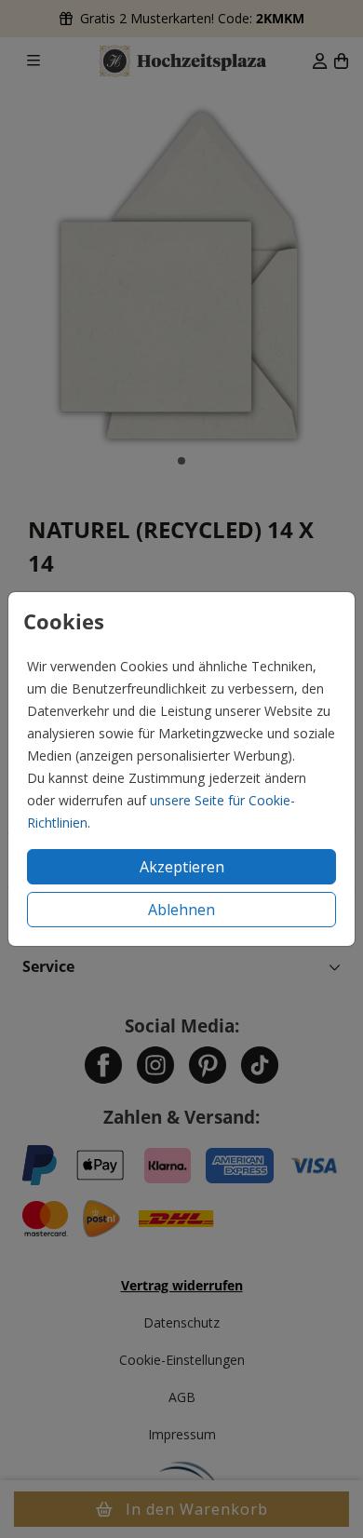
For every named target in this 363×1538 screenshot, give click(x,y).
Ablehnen (181, 909)
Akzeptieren (182, 867)
